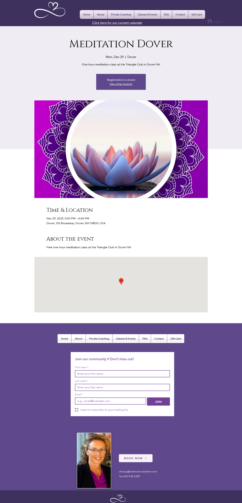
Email (79, 394)
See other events (121, 84)
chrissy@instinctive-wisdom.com (138, 471)
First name (81, 367)
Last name (81, 380)
